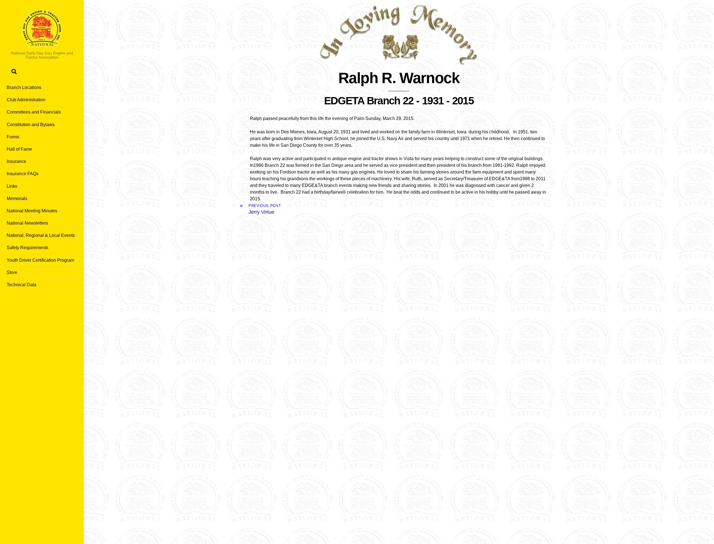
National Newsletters (27, 223)
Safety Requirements (27, 247)
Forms (13, 136)
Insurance (16, 161)
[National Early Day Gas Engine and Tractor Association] (41, 46)
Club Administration (26, 99)
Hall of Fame (19, 149)
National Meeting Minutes (32, 210)
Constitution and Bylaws (31, 124)
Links (12, 186)
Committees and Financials (34, 112)
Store (12, 272)
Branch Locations (24, 87)
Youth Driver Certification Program (40, 260)
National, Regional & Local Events (41, 235)
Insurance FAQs (22, 173)
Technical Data (21, 284)
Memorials (17, 198)
